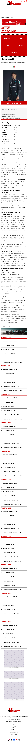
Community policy (14, 732)
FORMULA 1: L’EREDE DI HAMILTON (8, 116)
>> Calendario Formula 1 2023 (9, 398)
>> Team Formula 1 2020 (7, 491)
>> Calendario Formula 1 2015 (9, 625)
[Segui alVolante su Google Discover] (14, 22)
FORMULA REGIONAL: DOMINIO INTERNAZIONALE (11, 112)
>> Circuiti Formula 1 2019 (8, 524)
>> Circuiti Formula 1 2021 (8, 467)
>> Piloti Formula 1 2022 (7, 430)
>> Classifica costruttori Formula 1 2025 (11, 362)
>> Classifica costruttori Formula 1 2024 (11, 390)
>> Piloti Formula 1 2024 (7, 373)
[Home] (14, 3)
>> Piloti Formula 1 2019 (7, 516)
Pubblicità (14, 726)
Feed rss (19, 740)
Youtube (16, 740)
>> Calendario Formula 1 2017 (9, 568)
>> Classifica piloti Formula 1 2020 (10, 500)
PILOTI (20, 38)
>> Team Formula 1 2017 (7, 577)
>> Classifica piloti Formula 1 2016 (10, 613)
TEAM (7, 45)
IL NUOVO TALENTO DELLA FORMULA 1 (9, 109)
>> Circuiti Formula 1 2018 (8, 552)
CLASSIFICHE (14, 52)
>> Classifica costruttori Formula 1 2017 (11, 589)
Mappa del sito (14, 736)
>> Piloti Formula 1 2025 (7, 345)
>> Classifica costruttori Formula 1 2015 (11, 646)
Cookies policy (14, 729)
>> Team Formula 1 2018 (7, 548)
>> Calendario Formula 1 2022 (9, 426)
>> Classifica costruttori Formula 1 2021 (11, 476)
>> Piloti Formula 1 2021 (7, 459)
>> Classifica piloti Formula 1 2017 (10, 585)
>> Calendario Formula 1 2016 (9, 597)
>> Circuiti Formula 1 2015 (8, 638)
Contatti (14, 724)
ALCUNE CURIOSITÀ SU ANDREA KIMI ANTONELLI (11, 118)
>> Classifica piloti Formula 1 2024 (10, 386)
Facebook (14, 740)
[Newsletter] (21, 1)
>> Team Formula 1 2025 (7, 349)
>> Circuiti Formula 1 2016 (8, 609)
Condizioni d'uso (14, 731)
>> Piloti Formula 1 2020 (7, 487)
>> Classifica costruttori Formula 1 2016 (11, 618)
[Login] (26, 1)
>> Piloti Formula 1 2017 (7, 572)
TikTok (9, 740)
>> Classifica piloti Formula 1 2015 (10, 642)
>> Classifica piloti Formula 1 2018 (10, 557)
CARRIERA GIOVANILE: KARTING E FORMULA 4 (10, 111)
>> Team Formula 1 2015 (7, 633)
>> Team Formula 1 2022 (7, 435)
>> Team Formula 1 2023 (7, 406)
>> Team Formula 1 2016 (7, 605)
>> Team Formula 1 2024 (7, 378)
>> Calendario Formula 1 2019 (9, 511)
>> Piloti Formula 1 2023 (7, 402)
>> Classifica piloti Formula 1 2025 (10, 358)
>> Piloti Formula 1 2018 (7, 544)
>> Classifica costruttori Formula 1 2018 (11, 561)
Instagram (11, 740)
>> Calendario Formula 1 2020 (9, 483)
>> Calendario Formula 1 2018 (9, 540)
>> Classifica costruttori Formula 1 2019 (11, 532)
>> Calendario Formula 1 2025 (9, 341)
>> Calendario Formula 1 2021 (9, 454)
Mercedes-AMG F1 (6, 326)
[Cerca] (24, 1)
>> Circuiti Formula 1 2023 (8, 410)
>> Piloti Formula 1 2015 (7, 629)
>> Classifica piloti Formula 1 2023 (10, 415)
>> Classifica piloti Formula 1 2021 (10, 471)
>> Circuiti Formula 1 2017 (8, 581)
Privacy (14, 727)
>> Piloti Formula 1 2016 (7, 601)
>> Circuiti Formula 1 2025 (8, 354)
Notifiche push (14, 734)
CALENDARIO (7, 38)
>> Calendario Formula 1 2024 (9, 369)
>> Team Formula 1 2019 (7, 520)
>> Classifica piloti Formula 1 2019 (10, 528)
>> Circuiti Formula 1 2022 (8, 439)
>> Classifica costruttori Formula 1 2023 (11, 419)
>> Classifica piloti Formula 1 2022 (10, 443)
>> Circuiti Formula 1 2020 (8, 496)
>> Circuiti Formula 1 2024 (8, 382)
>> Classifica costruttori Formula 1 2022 (11, 447)
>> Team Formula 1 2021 (7, 463)
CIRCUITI (20, 45)
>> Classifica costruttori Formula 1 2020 (11, 504)
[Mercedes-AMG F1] (14, 331)
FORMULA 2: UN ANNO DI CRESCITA (8, 114)
